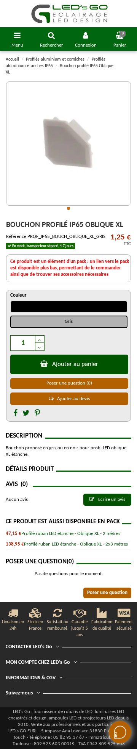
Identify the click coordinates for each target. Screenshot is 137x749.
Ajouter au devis (73, 398)
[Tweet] (26, 414)
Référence (16, 236)
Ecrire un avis (111, 499)
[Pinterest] (37, 414)
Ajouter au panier (75, 364)
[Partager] (15, 414)
